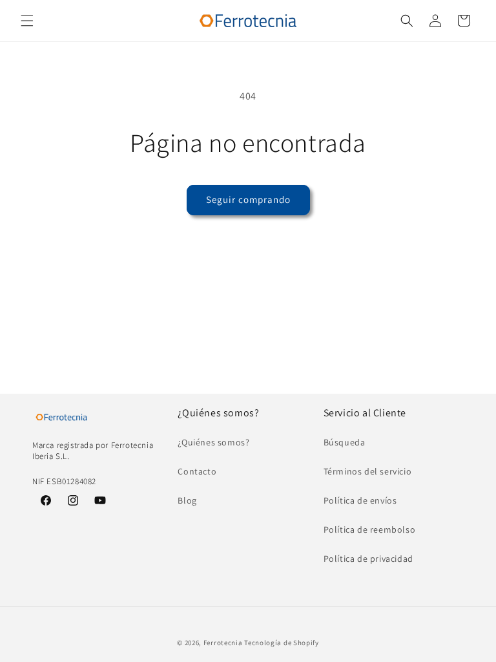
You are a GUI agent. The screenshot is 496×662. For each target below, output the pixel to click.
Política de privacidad (368, 558)
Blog (187, 500)
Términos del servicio (368, 471)
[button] (27, 20)
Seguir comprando (248, 199)
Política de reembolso (370, 529)
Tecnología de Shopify (281, 642)
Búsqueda (345, 442)
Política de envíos (360, 500)
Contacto (197, 471)
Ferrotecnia (223, 642)
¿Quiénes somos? (213, 442)
